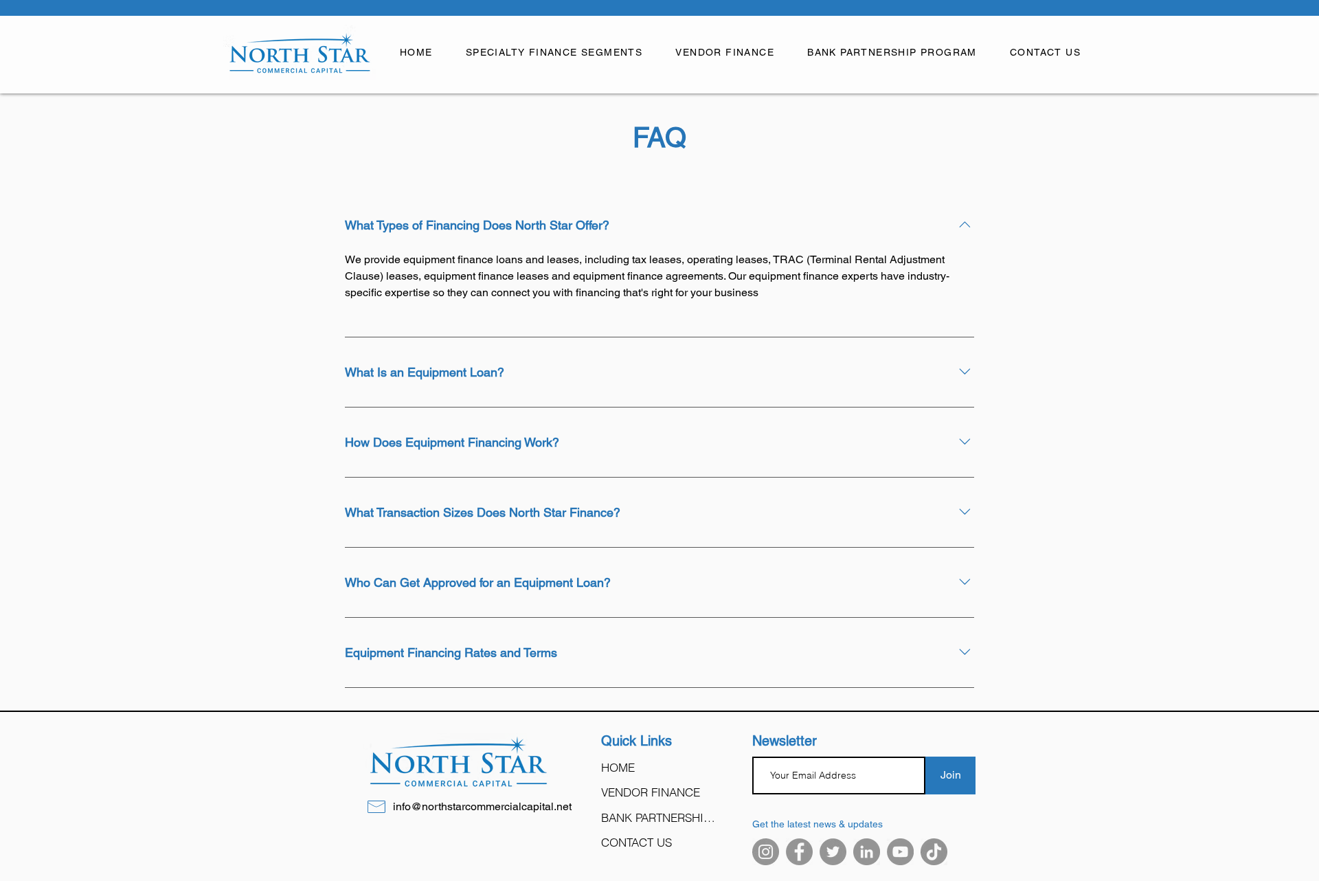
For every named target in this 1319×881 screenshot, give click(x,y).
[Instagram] (765, 851)
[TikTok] (934, 851)
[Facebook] (799, 851)
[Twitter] (833, 851)
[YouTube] (900, 851)
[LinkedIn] (866, 851)
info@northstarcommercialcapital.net (482, 806)
